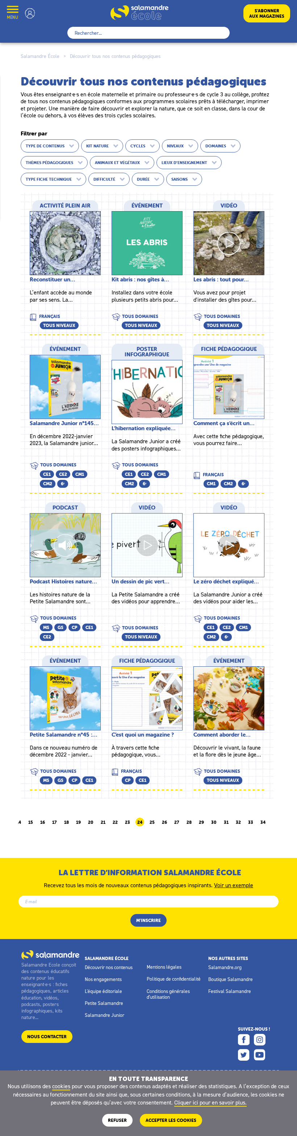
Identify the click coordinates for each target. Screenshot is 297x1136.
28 (189, 822)
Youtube (259, 1055)
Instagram (259, 1039)
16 (42, 822)
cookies (61, 1086)
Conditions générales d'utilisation (168, 994)
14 (18, 822)
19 (78, 822)
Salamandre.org (225, 967)
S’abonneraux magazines (266, 13)
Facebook (244, 1039)
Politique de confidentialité (174, 979)
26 (164, 822)
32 (238, 822)
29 (201, 822)
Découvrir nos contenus (109, 967)
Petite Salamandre (104, 1003)
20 (90, 822)
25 (152, 822)
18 (66, 822)
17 (54, 822)
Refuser (117, 1120)
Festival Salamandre (229, 991)
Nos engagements (103, 979)
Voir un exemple (233, 884)
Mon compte (30, 13)
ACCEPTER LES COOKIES (171, 1120)
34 (262, 822)
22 (115, 822)
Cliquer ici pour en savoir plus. (210, 1102)
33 (250, 822)
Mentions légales (164, 967)
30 (214, 822)
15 (30, 822)
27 (176, 822)
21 (103, 822)
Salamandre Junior (104, 1015)
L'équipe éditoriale (103, 991)
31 (226, 822)
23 (127, 822)
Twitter (244, 1055)
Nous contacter (47, 1036)
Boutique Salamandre (230, 979)
